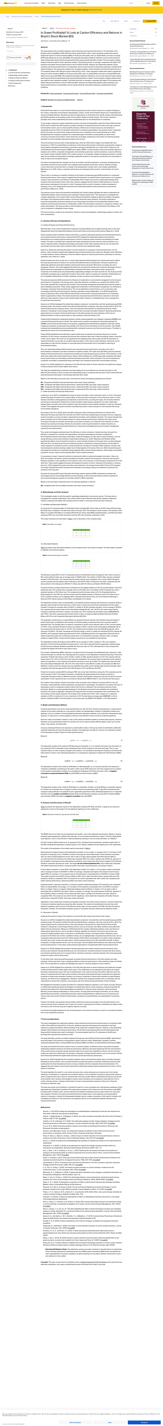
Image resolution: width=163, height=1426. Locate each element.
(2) (121, 761)
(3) (121, 781)
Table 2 (43, 548)
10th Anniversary (69, 3)
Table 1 (70, 519)
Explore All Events (95, 10)
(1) (121, 740)
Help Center (51, 3)
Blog (59, 3)
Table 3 (43, 807)
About (43, 3)
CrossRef (62, 1118)
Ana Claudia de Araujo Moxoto (58, 41)
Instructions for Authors (31, 3)
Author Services (81, 3)
